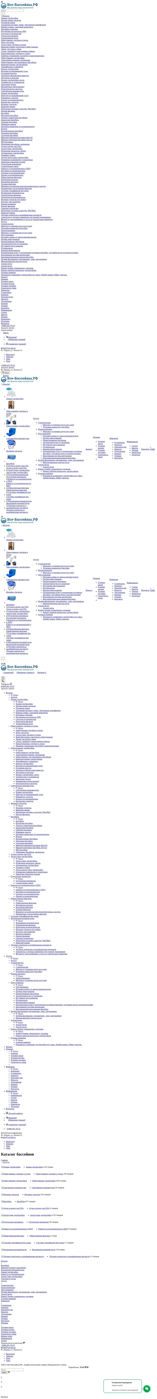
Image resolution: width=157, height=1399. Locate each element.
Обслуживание (22, 987)
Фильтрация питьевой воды (27, 923)
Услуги (14, 960)
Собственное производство (27, 790)
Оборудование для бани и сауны (29, 730)
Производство (7, 1310)
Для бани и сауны (8, 1279)
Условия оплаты (7, 1330)
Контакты (5, 1321)
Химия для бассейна (24, 704)
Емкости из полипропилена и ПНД (30, 890)
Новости (4, 1312)
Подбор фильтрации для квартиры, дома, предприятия (38, 1016)
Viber (8, 359)
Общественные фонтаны (26, 903)
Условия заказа (7, 1327)
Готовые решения (23, 1042)
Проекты (4, 1307)
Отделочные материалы (26, 881)
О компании (6, 1305)
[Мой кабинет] (2, 662)
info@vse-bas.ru (9, 348)
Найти (4, 1372)
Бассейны (20, 821)
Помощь (14, 1053)
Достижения (6, 1314)
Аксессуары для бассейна (26, 861)
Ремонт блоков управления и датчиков (32, 1033)
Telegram (9, 357)
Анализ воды (21, 1025)
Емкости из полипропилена (12, 1274)
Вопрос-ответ (6, 1336)
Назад (15, 695)
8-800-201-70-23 (8, 326)
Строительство (22, 967)
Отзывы (4, 1319)
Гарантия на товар (8, 1334)
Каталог (14, 697)
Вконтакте (10, 354)
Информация (16, 1095)
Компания (15, 1071)
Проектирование (23, 978)
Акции (4, 1341)
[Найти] (3, 13)
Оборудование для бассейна (27, 752)
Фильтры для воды (23, 808)
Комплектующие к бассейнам (13, 1268)
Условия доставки (8, 1332)
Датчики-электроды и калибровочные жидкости (36, 949)
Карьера (4, 1316)
